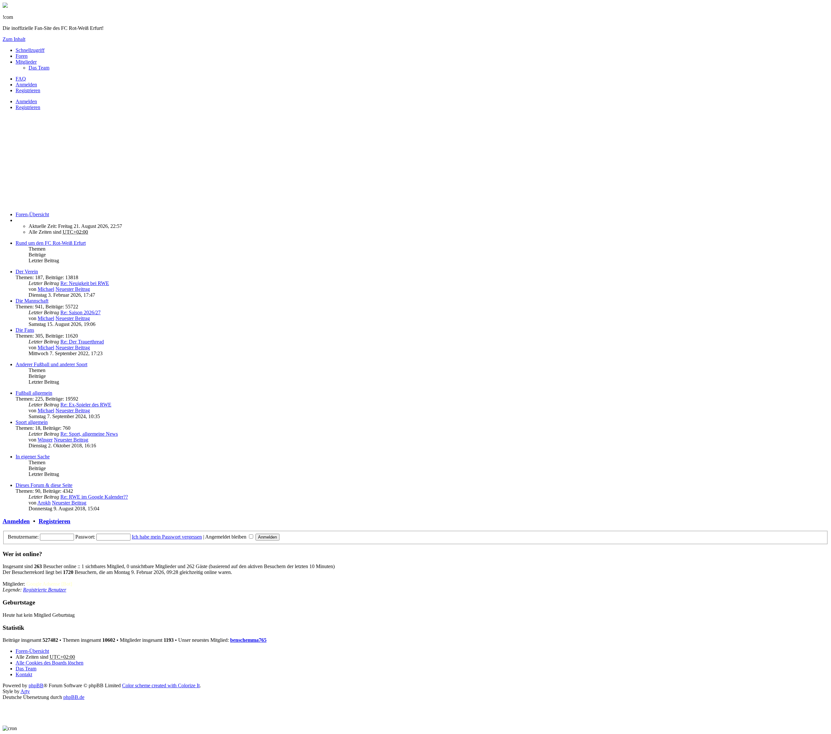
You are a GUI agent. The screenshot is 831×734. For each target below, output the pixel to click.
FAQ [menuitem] (21, 78)
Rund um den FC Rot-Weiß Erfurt (51, 243)
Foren (22, 56)
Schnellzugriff (30, 50)
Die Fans (25, 330)
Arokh (44, 502)
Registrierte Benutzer (44, 589)
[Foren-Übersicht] (5, 6)
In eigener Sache (33, 456)
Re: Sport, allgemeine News (89, 434)
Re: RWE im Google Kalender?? (94, 497)
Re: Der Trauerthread (82, 341)
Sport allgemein (32, 422)
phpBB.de (73, 697)
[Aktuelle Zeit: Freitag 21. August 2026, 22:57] (17, 220)
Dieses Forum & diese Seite (44, 485)
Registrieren (28, 107)
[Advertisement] (197, 161)
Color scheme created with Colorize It (161, 685)
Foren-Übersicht (32, 651)
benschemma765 (248, 640)
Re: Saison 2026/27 (80, 312)
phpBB (36, 685)
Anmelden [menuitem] (26, 84)
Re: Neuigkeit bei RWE (84, 283)
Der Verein (27, 271)
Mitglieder (26, 62)
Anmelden (26, 101)
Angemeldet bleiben (226, 537)
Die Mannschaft (32, 301)
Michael (46, 289)
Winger (45, 439)
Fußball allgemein (34, 393)
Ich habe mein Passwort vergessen (167, 537)
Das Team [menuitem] (39, 67)
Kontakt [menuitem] (24, 674)
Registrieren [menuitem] (28, 90)
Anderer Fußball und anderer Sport (51, 364)
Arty (25, 691)
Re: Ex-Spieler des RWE (85, 404)
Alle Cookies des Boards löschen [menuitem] (49, 663)
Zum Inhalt (14, 39)
